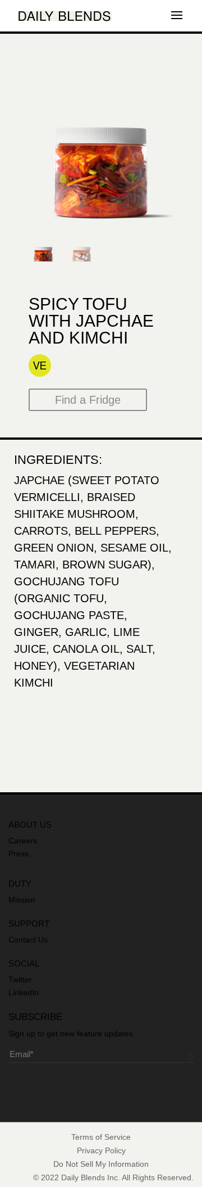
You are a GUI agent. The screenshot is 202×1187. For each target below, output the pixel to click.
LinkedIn (23, 992)
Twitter (20, 979)
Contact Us (28, 939)
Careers (22, 840)
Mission (21, 899)
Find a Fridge (88, 400)
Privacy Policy (101, 1150)
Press (18, 853)
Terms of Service (101, 1136)
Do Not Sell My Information (101, 1163)
